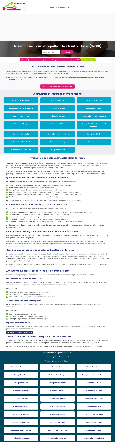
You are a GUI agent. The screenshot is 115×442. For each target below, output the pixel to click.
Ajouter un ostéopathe (58, 7)
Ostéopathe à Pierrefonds (21, 142)
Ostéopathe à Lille (94, 383)
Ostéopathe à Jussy (57, 142)
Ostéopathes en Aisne (15, 80)
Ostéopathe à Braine (94, 100)
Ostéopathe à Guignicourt (21, 150)
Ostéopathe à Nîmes (21, 414)
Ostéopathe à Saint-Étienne (21, 430)
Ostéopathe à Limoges (21, 391)
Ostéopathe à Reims (57, 422)
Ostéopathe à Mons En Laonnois (21, 108)
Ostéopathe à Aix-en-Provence (21, 367)
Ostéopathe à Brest (21, 375)
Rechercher (67, 52)
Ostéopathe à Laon (57, 108)
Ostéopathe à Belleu (57, 100)
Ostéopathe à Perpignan (94, 414)
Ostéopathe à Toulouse (21, 438)
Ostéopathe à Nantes (57, 406)
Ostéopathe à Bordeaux (94, 367)
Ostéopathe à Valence (57, 438)
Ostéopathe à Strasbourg (57, 430)
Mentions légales (51, 357)
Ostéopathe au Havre (57, 391)
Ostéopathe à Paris (57, 414)
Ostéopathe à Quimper (20, 422)
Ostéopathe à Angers (57, 367)
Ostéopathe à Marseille (57, 399)
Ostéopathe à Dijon (21, 383)
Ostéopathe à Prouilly (21, 134)
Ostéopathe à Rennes (94, 422)
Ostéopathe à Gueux (57, 150)
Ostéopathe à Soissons (21, 100)
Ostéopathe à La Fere (21, 116)
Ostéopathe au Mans (94, 391)
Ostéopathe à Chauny (57, 116)
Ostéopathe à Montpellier (94, 399)
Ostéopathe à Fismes (94, 108)
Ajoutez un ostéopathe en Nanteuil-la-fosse (57, 86)
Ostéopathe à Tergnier (21, 124)
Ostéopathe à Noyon (94, 142)
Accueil (24, 60)
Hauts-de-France (63, 60)
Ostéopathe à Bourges (57, 375)
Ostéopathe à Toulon (94, 430)
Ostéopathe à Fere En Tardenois (94, 116)
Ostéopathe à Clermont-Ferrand (94, 375)
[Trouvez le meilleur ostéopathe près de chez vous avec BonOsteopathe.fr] (14, 11)
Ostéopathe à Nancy (21, 406)
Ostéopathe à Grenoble (57, 383)
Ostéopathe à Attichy (57, 124)
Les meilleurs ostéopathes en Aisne (19, 332)
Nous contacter (64, 357)
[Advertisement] (57, 27)
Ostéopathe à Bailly (94, 134)
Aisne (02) (76, 60)
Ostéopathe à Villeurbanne (94, 438)
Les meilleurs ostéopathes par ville (42, 60)
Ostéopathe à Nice (94, 406)
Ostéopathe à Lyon (21, 399)
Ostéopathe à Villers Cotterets (57, 134)
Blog (69, 7)
